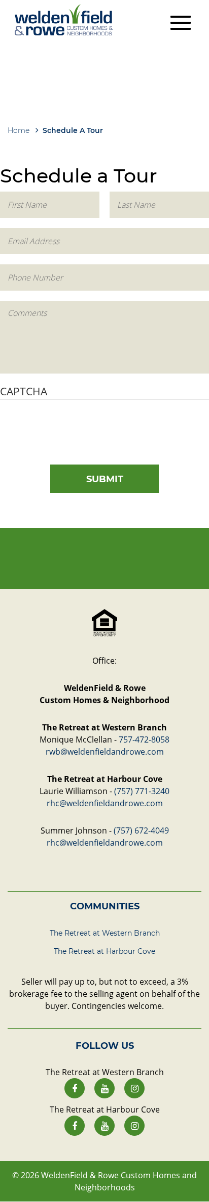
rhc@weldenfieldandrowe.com (105, 803)
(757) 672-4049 (141, 830)
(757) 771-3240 (141, 791)
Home (18, 130)
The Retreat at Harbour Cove (104, 951)
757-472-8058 (144, 739)
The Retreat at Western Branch (105, 933)
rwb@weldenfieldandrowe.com (105, 751)
